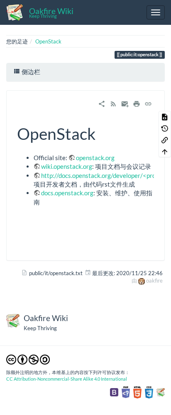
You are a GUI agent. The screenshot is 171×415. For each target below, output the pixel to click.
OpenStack (48, 41)
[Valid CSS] (149, 392)
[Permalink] (148, 103)
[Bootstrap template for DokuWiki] (114, 392)
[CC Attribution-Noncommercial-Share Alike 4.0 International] (28, 359)
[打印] (136, 103)
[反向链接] (165, 139)
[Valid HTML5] (137, 392)
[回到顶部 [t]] (165, 151)
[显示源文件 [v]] (165, 116)
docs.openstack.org (67, 193)
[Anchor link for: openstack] (103, 133)
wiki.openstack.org (66, 166)
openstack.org (95, 157)
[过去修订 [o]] (165, 128)
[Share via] (101, 103)
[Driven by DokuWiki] (160, 392)
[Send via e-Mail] (125, 103)
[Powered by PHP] (126, 392)
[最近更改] (113, 103)
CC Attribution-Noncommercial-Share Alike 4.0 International (66, 378)
